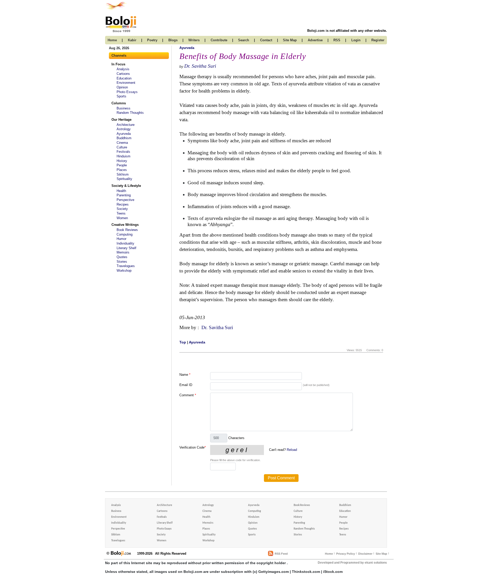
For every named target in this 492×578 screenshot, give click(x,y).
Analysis (123, 69)
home (112, 40)
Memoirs (123, 252)
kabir (132, 40)
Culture (122, 147)
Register (377, 40)
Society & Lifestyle (126, 186)
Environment (126, 83)
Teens (121, 213)
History (122, 161)
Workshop (124, 270)
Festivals (123, 152)
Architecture (126, 125)
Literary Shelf (126, 248)
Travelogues (126, 266)
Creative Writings (125, 225)
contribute (219, 40)
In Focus (118, 64)
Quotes (122, 257)
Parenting (124, 195)
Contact (266, 40)
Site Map (381, 553)
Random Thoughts (130, 113)
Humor (121, 239)
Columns (118, 103)
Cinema (122, 143)
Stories (122, 261)
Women (122, 218)
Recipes (123, 204)
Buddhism (124, 138)
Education (124, 78)
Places (122, 170)
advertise (315, 40)
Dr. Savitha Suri (200, 66)
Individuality (125, 243)
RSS (336, 40)
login (356, 40)
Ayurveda (124, 134)
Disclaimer (365, 553)
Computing (124, 234)
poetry (152, 40)
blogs (173, 40)
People (122, 165)
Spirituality (124, 179)
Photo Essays (127, 92)
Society (122, 209)
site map (290, 40)
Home (329, 553)
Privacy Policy (345, 553)
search (243, 40)
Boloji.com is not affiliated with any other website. (347, 31)
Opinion (122, 87)
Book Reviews (127, 230)
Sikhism (123, 174)
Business (123, 108)
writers (194, 40)
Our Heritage (121, 119)
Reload (292, 450)
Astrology (124, 129)
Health (121, 191)
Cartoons (123, 74)
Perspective (125, 200)
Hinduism (123, 156)
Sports (121, 96)
